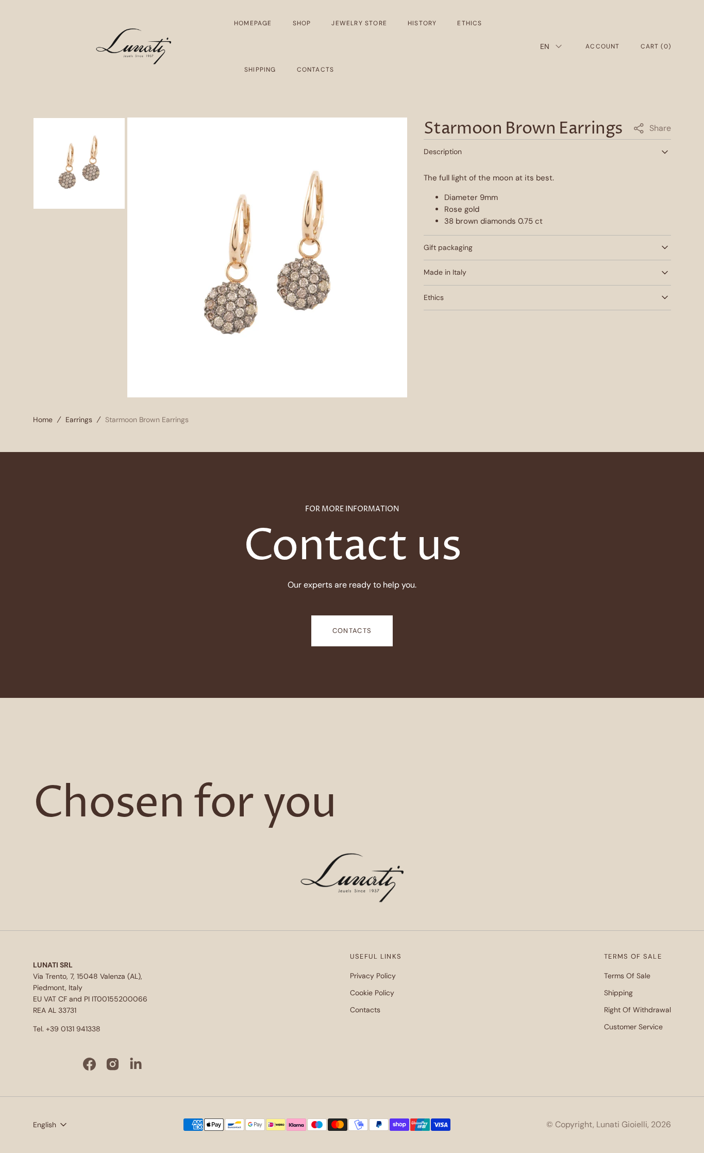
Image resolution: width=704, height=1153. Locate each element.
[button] (602, 46)
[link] (352, 879)
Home (43, 419)
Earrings (78, 419)
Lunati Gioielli (621, 1124)
